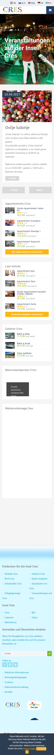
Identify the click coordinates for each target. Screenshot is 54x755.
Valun (34, 617)
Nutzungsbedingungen (16, 677)
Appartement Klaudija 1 (29, 231)
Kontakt (8, 692)
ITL (50, 3)
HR (14, 3)
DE (41, 3)
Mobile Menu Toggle (50, 10)
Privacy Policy (29, 748)
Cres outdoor (24, 353)
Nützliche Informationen (17, 672)
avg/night (26, 215)
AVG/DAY (25, 346)
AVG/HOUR (26, 336)
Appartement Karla (26, 304)
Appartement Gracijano (28, 221)
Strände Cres (11, 574)
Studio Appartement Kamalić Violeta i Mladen (31, 293)
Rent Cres (9, 578)
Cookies (9, 682)
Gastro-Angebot (39, 578)
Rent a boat (23, 343)
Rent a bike (23, 334)
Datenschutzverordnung (16, 687)
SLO (23, 3)
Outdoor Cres (38, 574)
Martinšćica (10, 622)
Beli (33, 612)
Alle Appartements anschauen (27, 252)
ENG (32, 3)
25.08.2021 (12, 94)
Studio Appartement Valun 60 (30, 209)
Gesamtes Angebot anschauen (27, 314)
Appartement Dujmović (28, 241)
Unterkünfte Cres (13, 583)
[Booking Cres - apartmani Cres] (17, 10)
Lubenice (9, 617)
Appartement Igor (26, 271)
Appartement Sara (26, 281)
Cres (7, 612)
